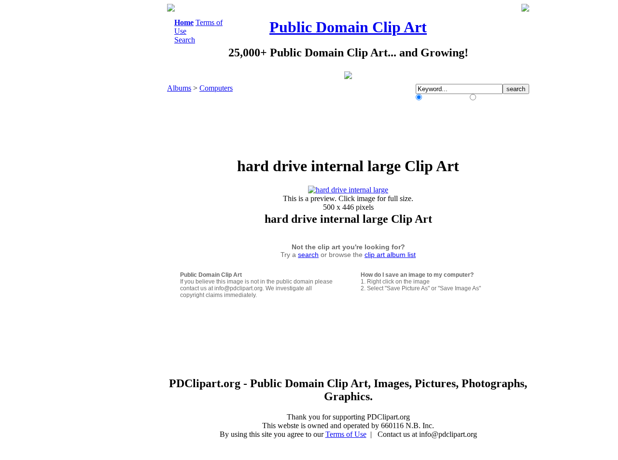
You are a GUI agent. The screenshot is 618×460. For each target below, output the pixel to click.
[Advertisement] (127, 148)
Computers (216, 88)
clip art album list (390, 254)
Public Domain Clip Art (348, 27)
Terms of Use (345, 434)
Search (184, 40)
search (308, 254)
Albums (179, 88)
